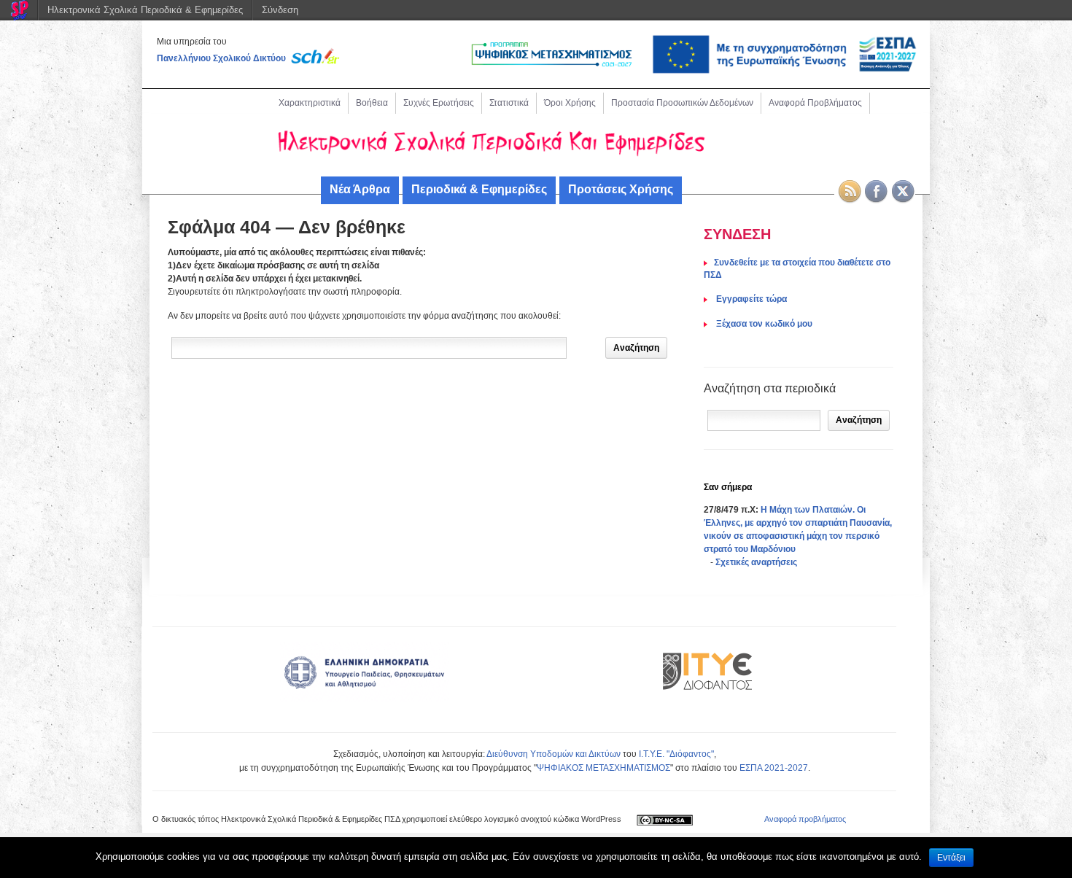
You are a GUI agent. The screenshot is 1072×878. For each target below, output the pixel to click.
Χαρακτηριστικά (310, 103)
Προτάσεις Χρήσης (620, 189)
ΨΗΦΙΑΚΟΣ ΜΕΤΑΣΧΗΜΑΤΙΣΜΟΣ (603, 768)
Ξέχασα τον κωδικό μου (763, 324)
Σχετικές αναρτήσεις (756, 562)
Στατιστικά (509, 103)
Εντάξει (951, 857)
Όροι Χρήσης (570, 103)
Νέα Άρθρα (360, 189)
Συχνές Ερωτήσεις (438, 103)
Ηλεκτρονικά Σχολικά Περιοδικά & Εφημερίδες (145, 9)
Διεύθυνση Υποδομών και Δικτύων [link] (553, 754)
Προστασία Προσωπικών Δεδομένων (682, 103)
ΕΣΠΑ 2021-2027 (773, 768)
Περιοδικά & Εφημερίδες (479, 189)
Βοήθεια (372, 103)
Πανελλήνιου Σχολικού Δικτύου (221, 58)
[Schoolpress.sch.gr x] (903, 191)
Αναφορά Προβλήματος (815, 103)
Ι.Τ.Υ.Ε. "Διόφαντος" (676, 754)
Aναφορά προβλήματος (805, 819)
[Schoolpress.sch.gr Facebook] (876, 191)
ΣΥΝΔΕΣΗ (737, 234)
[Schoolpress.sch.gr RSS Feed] (849, 191)
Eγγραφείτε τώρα (750, 299)
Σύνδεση (280, 9)
